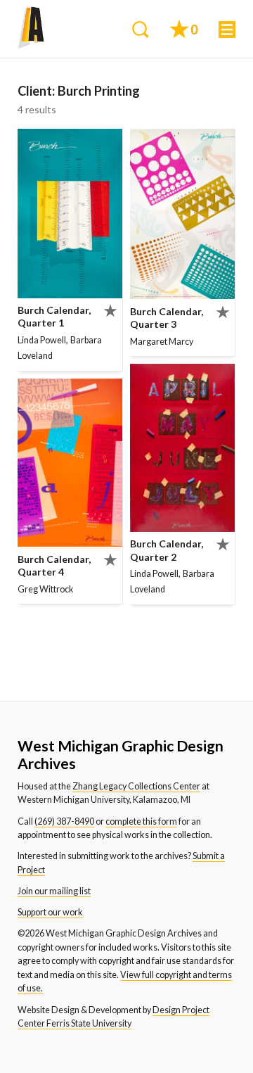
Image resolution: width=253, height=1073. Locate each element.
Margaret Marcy (161, 341)
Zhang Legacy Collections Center (136, 786)
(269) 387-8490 (64, 821)
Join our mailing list (54, 891)
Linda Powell (42, 340)
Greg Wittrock (46, 589)
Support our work (50, 912)
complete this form (141, 821)
